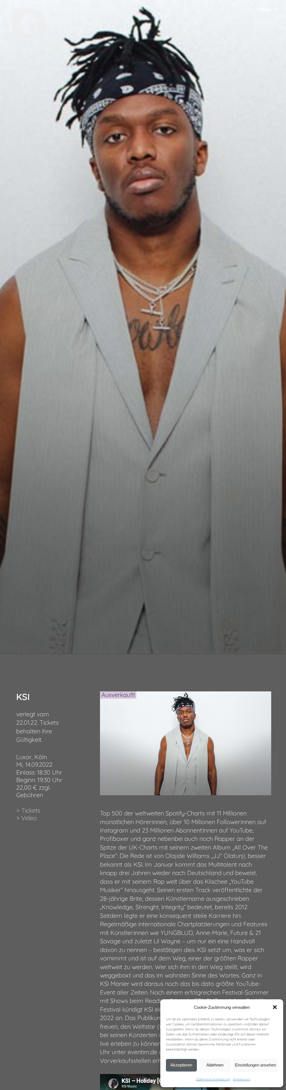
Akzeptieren (181, 1065)
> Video (26, 818)
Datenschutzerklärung (213, 1079)
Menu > (267, 9)
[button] (275, 1007)
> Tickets (28, 810)
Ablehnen (214, 1065)
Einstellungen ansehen (255, 1065)
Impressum (241, 1079)
